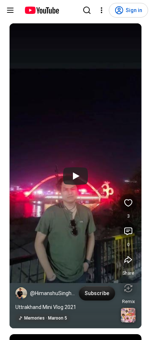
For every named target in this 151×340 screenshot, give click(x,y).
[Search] (86, 10)
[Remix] (128, 288)
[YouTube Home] (41, 10)
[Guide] (10, 10)
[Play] (75, 176)
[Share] (128, 259)
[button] (21, 293)
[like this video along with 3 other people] (128, 202)
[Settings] (101, 10)
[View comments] (128, 231)
